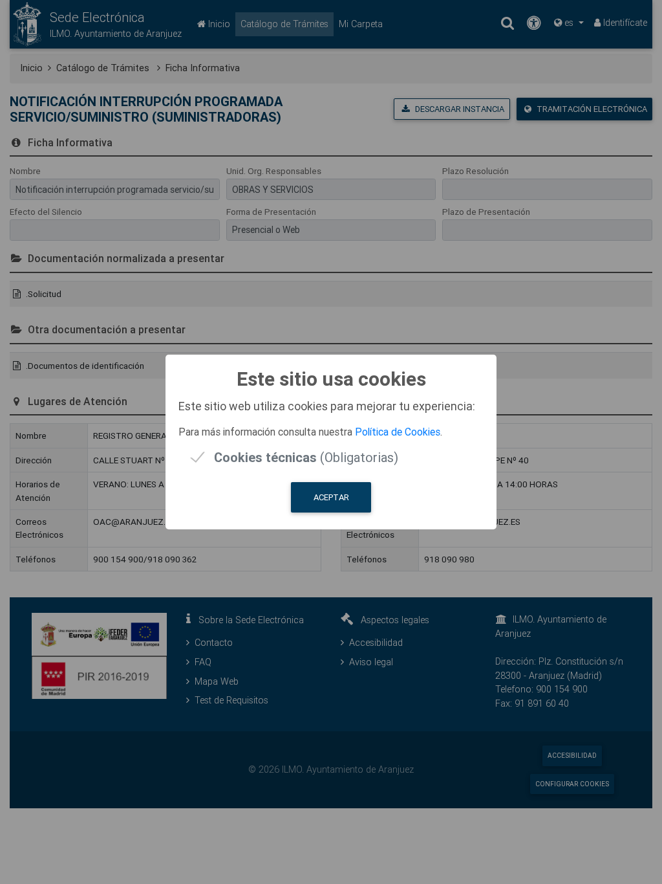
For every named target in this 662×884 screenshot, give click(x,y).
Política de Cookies (397, 431)
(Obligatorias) (306, 457)
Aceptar (331, 497)
